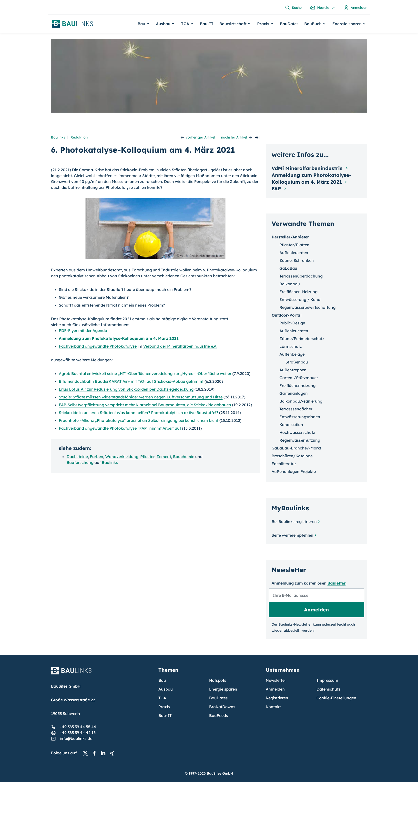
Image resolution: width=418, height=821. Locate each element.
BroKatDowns (222, 706)
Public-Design (292, 322)
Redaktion (79, 137)
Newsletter (276, 680)
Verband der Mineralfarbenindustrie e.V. (180, 346)
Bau (162, 680)
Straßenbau (296, 362)
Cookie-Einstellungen (336, 697)
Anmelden (275, 689)
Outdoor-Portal (287, 315)
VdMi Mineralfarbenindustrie (308, 168)
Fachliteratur (284, 463)
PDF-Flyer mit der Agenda (83, 330)
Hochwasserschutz (297, 432)
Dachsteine (77, 456)
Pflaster (147, 456)
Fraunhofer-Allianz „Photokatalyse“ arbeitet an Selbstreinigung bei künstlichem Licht (138, 420)
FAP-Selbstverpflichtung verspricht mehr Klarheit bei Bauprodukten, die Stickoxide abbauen (145, 404)
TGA (162, 697)
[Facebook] (95, 753)
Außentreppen (292, 369)
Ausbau (165, 689)
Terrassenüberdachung (301, 276)
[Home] (102, 673)
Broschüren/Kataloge (292, 455)
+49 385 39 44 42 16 (78, 732)
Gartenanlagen (293, 393)
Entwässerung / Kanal (300, 299)
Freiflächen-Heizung (298, 291)
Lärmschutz (290, 346)
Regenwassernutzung (299, 440)
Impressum (327, 680)
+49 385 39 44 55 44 (78, 726)
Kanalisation (291, 424)
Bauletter (336, 583)
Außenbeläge (292, 354)
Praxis (164, 706)
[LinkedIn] (104, 753)
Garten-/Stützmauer (298, 377)
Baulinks (58, 137)
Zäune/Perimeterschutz (301, 338)
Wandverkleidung (121, 456)
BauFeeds (218, 715)
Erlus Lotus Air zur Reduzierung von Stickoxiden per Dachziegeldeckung (126, 389)
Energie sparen (223, 689)
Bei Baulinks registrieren (294, 521)
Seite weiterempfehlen (292, 535)
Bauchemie (183, 456)
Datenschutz (328, 689)
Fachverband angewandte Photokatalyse (98, 346)
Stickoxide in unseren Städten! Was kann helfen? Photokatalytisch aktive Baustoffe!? (138, 412)
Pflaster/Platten (294, 244)
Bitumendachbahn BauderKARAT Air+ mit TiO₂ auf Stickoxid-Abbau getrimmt (131, 381)
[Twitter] (86, 753)
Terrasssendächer (295, 408)
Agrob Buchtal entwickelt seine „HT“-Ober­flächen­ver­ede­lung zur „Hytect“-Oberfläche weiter (145, 373)
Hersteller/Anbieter (290, 237)
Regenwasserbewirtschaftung (307, 307)
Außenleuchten (293, 252)
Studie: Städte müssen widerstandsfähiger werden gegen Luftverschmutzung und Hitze (141, 397)
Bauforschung (80, 462)
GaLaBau (288, 268)
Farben (96, 456)
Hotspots (217, 680)
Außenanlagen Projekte (294, 471)
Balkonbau (289, 283)
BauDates (289, 23)
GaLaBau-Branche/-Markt (296, 448)
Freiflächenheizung (297, 385)
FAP (277, 188)
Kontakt (273, 706)
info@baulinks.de (76, 738)
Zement (163, 456)
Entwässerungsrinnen (299, 416)
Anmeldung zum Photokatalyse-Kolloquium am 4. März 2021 (311, 178)
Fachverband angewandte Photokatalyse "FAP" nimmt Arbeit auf (120, 428)
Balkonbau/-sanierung (300, 401)
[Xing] (113, 753)
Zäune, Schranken (296, 260)
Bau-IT (207, 23)
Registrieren (277, 697)
